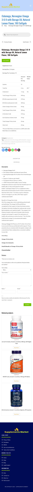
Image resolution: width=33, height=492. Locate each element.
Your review (5, 272)
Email (19, 288)
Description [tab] (16, 158)
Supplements (10, 138)
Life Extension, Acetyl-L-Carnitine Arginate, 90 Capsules (16, 410)
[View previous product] (3, 42)
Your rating (4, 267)
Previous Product (8, 42)
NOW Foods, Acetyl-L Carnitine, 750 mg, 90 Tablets (16, 376)
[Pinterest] (9, 150)
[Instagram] (15, 150)
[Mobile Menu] (30, 5)
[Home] (2, 25)
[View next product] (30, 42)
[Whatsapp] (12, 150)
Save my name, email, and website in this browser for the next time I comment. (16, 299)
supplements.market (22, 486)
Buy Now (6, 60)
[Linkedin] (6, 150)
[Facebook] (3, 150)
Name (3, 288)
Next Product (26, 42)
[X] (18, 150)
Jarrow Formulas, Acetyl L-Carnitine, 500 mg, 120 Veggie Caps (16, 342)
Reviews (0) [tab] (16, 162)
